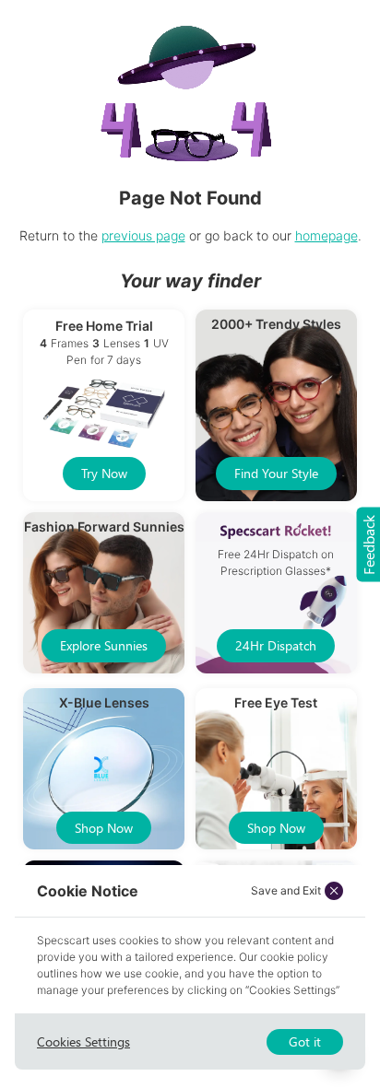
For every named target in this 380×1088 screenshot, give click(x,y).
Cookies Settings (83, 1041)
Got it (305, 1041)
